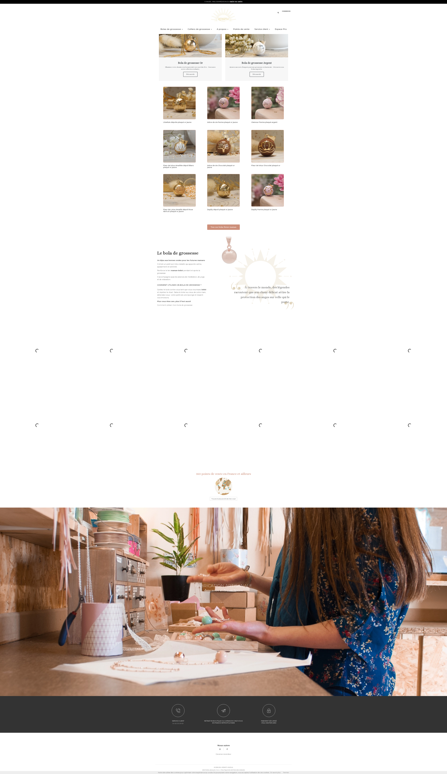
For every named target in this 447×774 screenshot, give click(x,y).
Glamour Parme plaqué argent (264, 122)
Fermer (286, 772)
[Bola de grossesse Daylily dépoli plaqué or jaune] (223, 190)
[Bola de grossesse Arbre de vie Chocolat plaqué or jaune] (223, 146)
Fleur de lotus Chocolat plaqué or (265, 165)
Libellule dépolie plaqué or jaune (177, 122)
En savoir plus (275, 772)
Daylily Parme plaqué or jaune (264, 209)
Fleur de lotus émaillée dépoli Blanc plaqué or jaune (178, 166)
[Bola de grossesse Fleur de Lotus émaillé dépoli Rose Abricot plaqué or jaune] (179, 190)
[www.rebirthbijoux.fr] (223, 15)
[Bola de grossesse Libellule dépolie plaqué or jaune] (179, 103)
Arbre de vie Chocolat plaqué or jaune (221, 166)
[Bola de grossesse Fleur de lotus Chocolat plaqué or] (267, 146)
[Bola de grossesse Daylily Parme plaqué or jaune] (267, 190)
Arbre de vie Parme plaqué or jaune (222, 122)
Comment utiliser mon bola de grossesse (174, 305)
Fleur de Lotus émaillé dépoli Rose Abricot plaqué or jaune (178, 210)
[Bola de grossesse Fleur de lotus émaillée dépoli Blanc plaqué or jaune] (179, 146)
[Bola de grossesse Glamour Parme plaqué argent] (267, 103)
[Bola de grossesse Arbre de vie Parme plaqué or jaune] (223, 103)
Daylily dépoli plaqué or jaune (220, 209)
